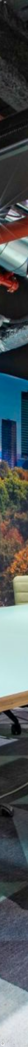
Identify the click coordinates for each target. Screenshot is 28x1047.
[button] (2, 2)
